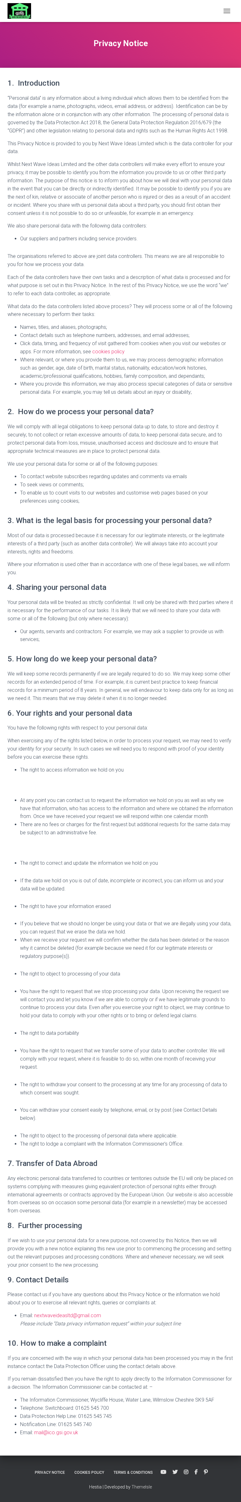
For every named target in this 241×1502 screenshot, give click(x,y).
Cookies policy (89, 1472)
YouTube (163, 1472)
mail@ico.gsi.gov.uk (56, 1432)
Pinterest (206, 1472)
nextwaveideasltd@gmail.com (67, 1315)
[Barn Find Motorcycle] (22, 11)
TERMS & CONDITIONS (133, 1472)
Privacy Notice (50, 1472)
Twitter (175, 1472)
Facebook (196, 1472)
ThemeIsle (141, 1486)
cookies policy (108, 352)
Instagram (186, 1472)
